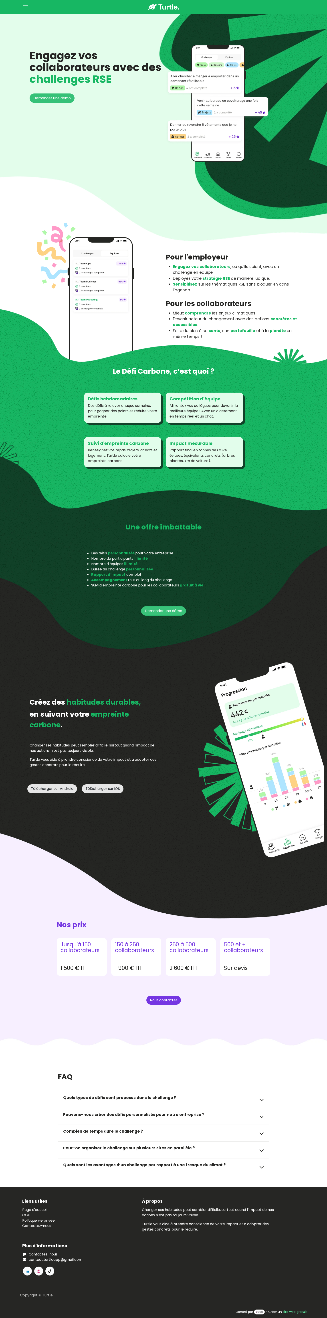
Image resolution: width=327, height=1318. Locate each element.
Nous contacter (163, 1000)
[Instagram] (38, 1271)
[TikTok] (49, 1271)
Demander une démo (52, 98)
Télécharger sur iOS (102, 788)
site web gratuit (295, 1312)
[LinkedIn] (27, 1271)
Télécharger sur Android (52, 788)
